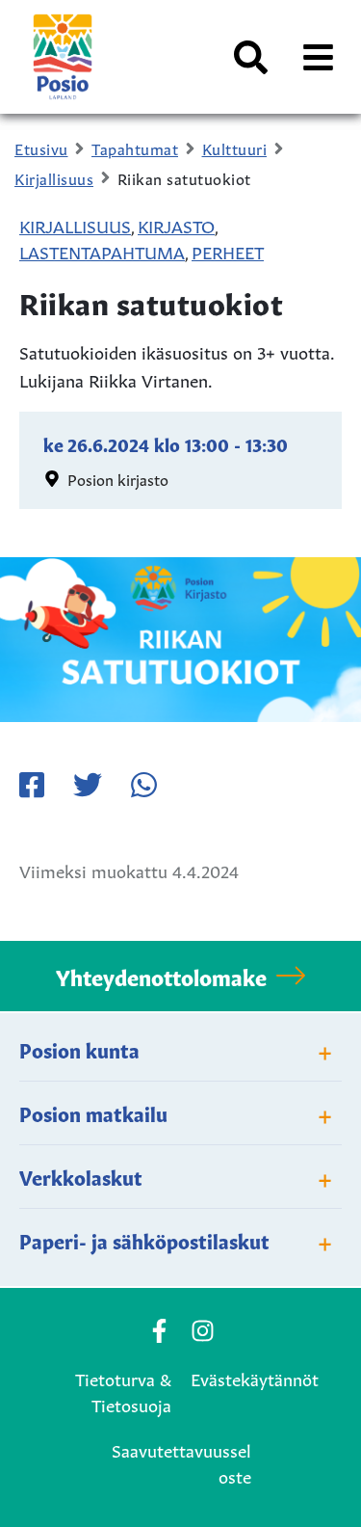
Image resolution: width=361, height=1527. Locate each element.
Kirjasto (176, 224)
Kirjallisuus (75, 224)
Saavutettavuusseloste (181, 1461)
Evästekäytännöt (255, 1377)
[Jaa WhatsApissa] (143, 784)
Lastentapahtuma (102, 250)
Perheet (228, 250)
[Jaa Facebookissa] (31, 784)
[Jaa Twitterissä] (87, 784)
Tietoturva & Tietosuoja (123, 1390)
